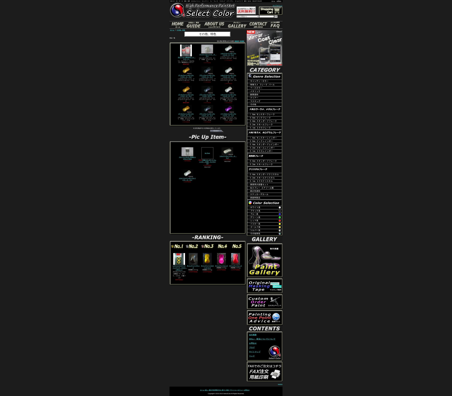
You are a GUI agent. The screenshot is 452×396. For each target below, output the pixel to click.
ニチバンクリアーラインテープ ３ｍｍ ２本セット (180, 268)
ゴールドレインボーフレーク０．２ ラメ (186, 95)
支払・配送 (208, 390)
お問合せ (279, 1)
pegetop (280, 384)
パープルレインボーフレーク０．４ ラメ (228, 114)
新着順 (242, 41)
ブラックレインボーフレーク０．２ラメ (207, 95)
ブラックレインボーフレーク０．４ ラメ (207, 114)
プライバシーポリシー (236, 390)
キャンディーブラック (193, 267)
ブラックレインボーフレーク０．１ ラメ (207, 76)
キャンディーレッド (235, 266)
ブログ (252, 347)
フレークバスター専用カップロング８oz (187, 158)
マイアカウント (277, 5)
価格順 (237, 41)
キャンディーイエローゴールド (207, 267)
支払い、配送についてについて (262, 339)
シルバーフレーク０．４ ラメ (228, 157)
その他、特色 (181, 30)
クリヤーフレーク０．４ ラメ (207, 55)
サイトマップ (254, 352)
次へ (217, 131)
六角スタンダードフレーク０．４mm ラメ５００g (207, 158)
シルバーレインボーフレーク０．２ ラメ (228, 76)
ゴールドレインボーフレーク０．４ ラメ (186, 114)
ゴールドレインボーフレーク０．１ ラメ (186, 76)
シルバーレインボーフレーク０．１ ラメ (228, 54)
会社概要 (253, 335)
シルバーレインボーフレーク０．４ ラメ (228, 95)
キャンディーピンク (221, 266)
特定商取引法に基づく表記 (220, 390)
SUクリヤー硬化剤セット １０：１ (187, 58)
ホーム (273, 1)
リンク (252, 356)
